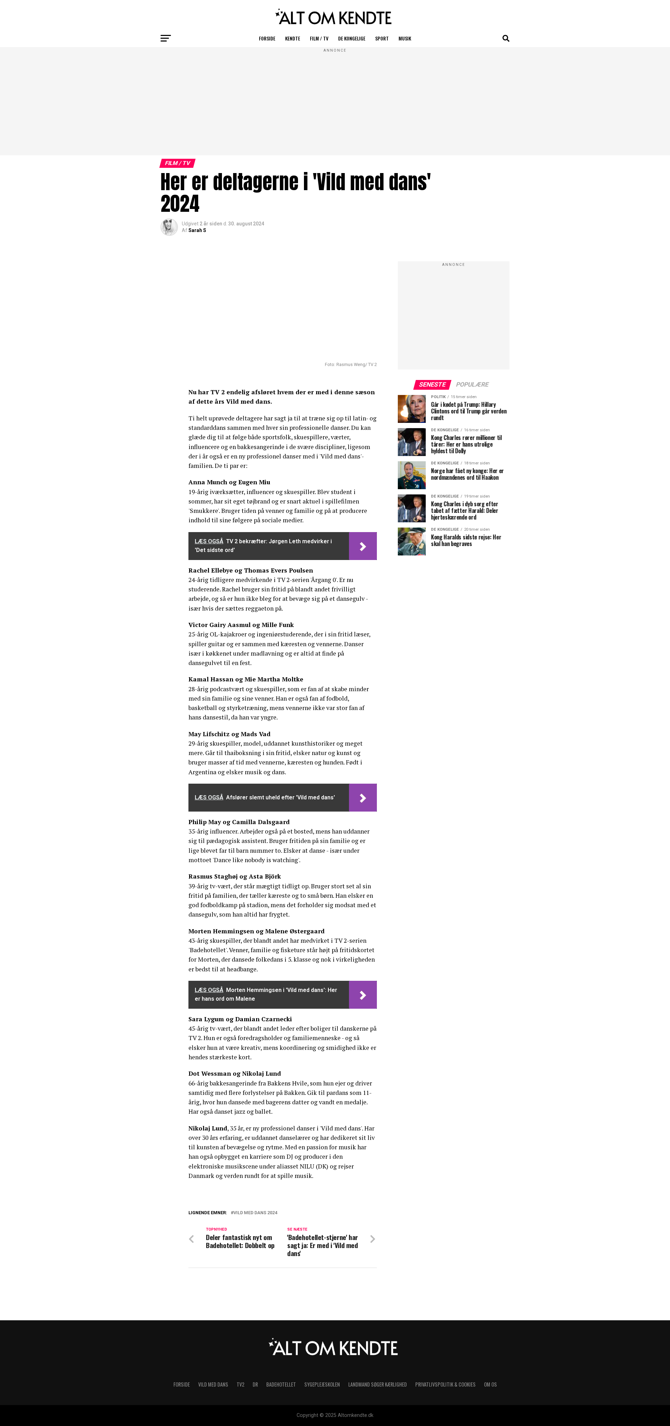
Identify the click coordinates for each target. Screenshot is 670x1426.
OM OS (490, 1384)
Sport (382, 38)
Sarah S (197, 230)
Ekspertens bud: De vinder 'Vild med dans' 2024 (275, 1221)
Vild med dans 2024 (255, 1213)
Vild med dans (213, 1384)
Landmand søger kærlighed (377, 1384)
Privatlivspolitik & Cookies (445, 1384)
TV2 (240, 1384)
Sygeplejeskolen (322, 1384)
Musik (405, 38)
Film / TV (319, 38)
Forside (267, 38)
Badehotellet (281, 1384)
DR (255, 1384)
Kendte (292, 38)
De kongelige (351, 38)
